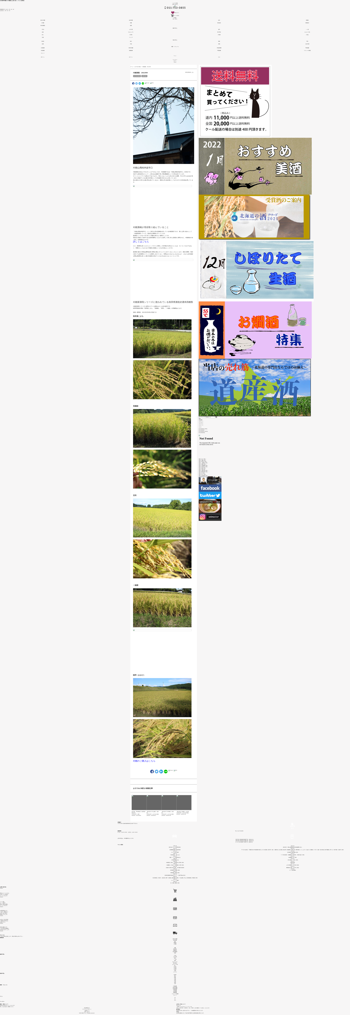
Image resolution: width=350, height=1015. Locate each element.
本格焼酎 (200, 419)
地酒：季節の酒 (202, 469)
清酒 (131, 25)
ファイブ (131, 37)
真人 (43, 34)
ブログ (175, 62)
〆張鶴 (219, 34)
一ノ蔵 (307, 29)
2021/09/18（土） (189, 72)
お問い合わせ (175, 4)
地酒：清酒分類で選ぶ (203, 470)
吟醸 (131, 22)
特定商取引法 (87, 1007)
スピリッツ (201, 421)
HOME (175, 17)
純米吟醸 (131, 20)
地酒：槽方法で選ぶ (203, 461)
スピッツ (43, 53)
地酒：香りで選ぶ (202, 474)
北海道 (42, 41)
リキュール (201, 424)
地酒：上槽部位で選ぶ (203, 462)
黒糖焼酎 (131, 50)
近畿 (43, 43)
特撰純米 (307, 22)
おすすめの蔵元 (137, 76)
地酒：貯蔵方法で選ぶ (203, 466)
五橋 (43, 37)
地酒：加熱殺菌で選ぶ (203, 465)
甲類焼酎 (307, 47)
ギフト (175, 60)
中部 (307, 41)
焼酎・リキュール (175, 46)
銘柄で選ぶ (175, 28)
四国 (219, 43)
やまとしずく (131, 32)
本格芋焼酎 (131, 47)
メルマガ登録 (175, 3)
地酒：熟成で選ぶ (202, 467)
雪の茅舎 (219, 32)
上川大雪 (131, 29)
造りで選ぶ (175, 18)
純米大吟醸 (42, 20)
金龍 (43, 32)
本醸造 (307, 20)
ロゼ (219, 57)
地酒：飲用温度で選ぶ (203, 475)
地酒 (200, 418)
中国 (131, 43)
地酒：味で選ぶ (202, 473)
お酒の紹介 (144, 76)
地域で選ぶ (175, 40)
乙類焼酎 (43, 47)
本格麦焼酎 (219, 47)
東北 (131, 41)
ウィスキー (2, 1001)
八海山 (307, 34)
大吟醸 (42, 22)
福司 (219, 29)
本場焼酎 (43, 50)
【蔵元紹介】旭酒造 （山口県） (182, 811)
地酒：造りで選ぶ (202, 459)
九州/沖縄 (307, 43)
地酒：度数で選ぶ (202, 460)
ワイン (175, 55)
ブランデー (201, 423)
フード (200, 427)
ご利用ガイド (87, 1010)
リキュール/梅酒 (307, 50)
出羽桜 (131, 34)
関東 (219, 41)
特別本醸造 (42, 25)
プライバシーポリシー (86, 1009)
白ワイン (131, 57)
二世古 (42, 29)
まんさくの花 (307, 32)
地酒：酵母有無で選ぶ (203, 471)
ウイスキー (175, 59)
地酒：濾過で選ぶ (202, 464)
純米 (219, 20)
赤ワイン (43, 57)
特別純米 (219, 22)
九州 (175, 983)
